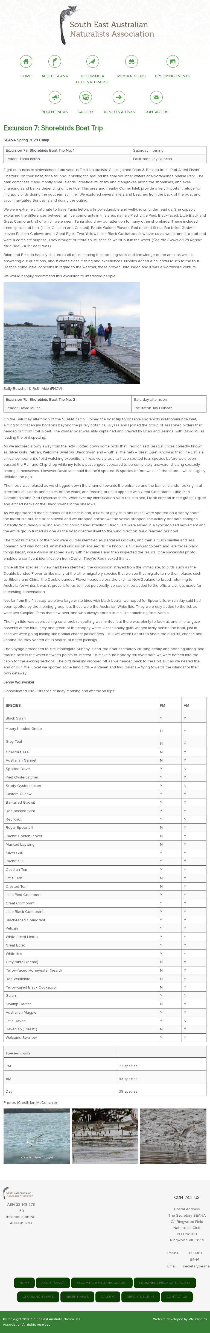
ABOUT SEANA (53, 1283)
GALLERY (108, 1297)
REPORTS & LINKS (140, 1297)
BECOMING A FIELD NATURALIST (102, 1283)
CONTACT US (177, 1297)
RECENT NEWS (77, 1297)
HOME (24, 1283)
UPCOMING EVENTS (38, 1297)
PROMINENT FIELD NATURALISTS (165, 1283)
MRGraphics (197, 1319)
